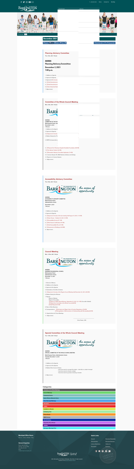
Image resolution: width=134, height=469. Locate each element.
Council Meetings (48, 392)
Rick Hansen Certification (56, 222)
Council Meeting (51, 251)
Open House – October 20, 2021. (58, 218)
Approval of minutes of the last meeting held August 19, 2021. (65, 215)
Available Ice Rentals (49, 409)
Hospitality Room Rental (49, 422)
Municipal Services (110, 441)
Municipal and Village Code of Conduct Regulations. (72, 309)
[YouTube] (30, 2)
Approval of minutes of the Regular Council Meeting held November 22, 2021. (69, 292)
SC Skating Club (47, 411)
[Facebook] (21, 2)
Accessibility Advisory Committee (58, 179)
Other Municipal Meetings (50, 401)
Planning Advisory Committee (57, 53)
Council (93, 438)
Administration (94, 441)
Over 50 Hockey (47, 420)
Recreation (46, 403)
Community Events (48, 395)
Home (100, 2)
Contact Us (106, 2)
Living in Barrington (95, 444)
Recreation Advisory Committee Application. (60, 152)
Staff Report (55, 304)
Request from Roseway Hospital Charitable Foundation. (63, 148)
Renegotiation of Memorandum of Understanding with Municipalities (75, 311)
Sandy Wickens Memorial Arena (51, 398)
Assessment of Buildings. (56, 227)
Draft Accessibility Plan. (55, 225)
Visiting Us (108, 444)
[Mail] (32, 2)
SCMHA (45, 406)
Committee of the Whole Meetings (52, 390)
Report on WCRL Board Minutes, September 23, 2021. (65, 301)
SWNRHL (46, 425)
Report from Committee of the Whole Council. (63, 303)
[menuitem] (61, 9)
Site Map (113, 2)
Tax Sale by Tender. (54, 150)
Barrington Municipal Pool (50, 428)
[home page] (33, 9)
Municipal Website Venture (70, 460)
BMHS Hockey (47, 417)
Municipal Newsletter (111, 438)
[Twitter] (24, 2)
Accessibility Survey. (55, 220)
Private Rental (47, 414)
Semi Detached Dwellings (56, 86)
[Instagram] (27, 2)
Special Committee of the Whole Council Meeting (64, 333)
